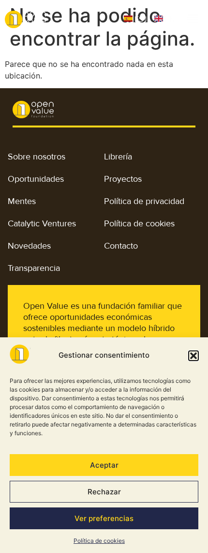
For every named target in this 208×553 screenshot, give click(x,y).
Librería (118, 156)
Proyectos (123, 179)
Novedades (29, 245)
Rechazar (104, 491)
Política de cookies (99, 540)
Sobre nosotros (36, 156)
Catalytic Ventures (42, 223)
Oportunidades (36, 179)
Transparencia (34, 268)
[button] (193, 356)
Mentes (22, 201)
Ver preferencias (104, 518)
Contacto (121, 245)
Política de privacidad (144, 201)
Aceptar (104, 465)
